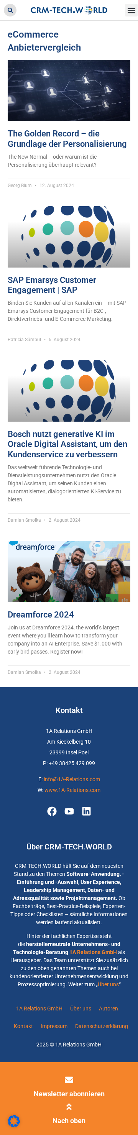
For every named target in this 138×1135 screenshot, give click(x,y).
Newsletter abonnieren (69, 1094)
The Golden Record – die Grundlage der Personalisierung (67, 138)
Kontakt (23, 1026)
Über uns (108, 984)
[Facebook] (52, 811)
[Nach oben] (69, 1106)
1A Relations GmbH (93, 952)
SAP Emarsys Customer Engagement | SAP (52, 285)
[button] (10, 10)
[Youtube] (69, 811)
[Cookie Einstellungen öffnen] (14, 1125)
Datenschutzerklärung (101, 1026)
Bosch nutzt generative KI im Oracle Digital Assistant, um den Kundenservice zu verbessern (67, 444)
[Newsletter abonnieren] (69, 1080)
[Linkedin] (86, 811)
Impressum (54, 1026)
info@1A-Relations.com (72, 779)
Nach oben (69, 1121)
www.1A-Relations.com (72, 790)
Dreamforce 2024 (41, 614)
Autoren (108, 1008)
